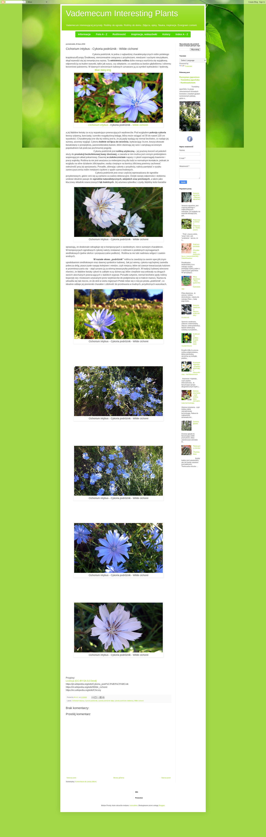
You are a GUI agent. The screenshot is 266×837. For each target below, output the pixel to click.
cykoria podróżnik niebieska (124, 701)
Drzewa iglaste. (196, 423)
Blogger (162, 805)
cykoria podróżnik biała (106, 701)
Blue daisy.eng (103, 70)
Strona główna (118, 778)
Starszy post (165, 778)
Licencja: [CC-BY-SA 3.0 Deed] (81, 681)
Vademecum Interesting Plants (122, 13)
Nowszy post (71, 778)
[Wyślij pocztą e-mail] (92, 697)
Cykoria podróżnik (91, 701)
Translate (188, 66)
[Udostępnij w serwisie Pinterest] (103, 697)
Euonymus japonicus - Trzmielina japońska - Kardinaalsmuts (189, 80)
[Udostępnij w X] (98, 697)
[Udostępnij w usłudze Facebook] (100, 697)
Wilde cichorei (140, 125)
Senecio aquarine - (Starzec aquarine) (196, 196)
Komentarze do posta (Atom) (86, 782)
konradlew (133, 805)
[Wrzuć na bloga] (95, 697)
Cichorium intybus (98, 125)
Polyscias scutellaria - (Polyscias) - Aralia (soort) (196, 225)
